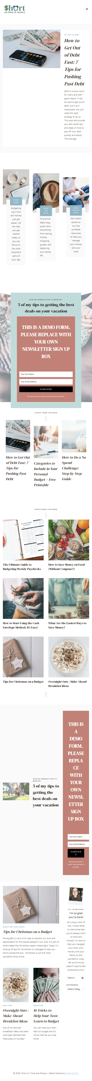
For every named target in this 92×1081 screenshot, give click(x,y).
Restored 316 (72, 1073)
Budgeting (8, 927)
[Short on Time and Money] (15, 9)
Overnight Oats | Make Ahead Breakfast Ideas (16, 1016)
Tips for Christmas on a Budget (23, 682)
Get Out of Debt (71, 35)
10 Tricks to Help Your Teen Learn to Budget (46, 1016)
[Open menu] (87, 9)
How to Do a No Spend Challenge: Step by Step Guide (74, 468)
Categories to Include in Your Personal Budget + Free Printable (45, 474)
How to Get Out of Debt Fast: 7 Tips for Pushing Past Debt (74, 62)
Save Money (19, 927)
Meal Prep (7, 1005)
